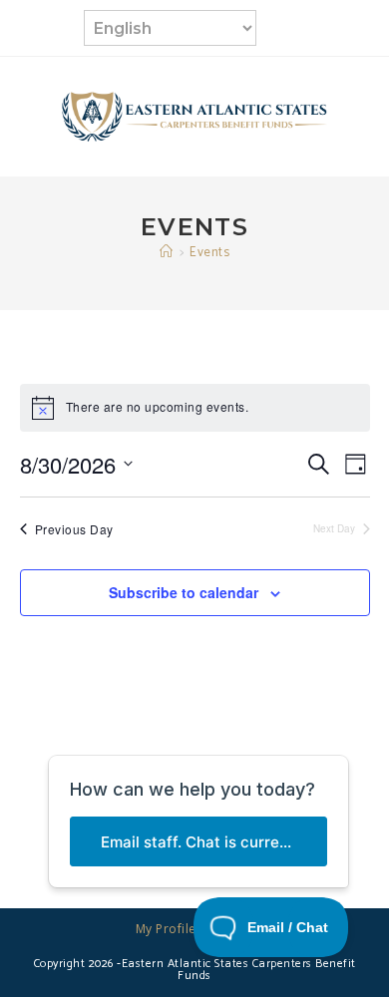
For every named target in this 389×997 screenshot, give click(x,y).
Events (209, 252)
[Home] (167, 252)
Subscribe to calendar (183, 592)
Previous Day (74, 529)
